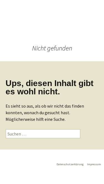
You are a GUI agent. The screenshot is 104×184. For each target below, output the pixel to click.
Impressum (94, 164)
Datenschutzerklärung (70, 164)
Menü (88, 25)
